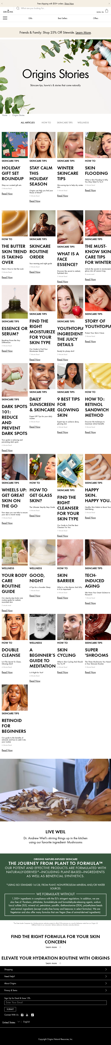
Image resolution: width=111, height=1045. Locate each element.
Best (62, 18)
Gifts (30, 18)
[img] (22, 1015)
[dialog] (107, 11)
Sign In (100, 12)
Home (4, 115)
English (26, 1022)
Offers (95, 18)
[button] (55, 947)
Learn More (73, 3)
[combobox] (10, 1021)
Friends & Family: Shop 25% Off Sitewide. (50, 3)
